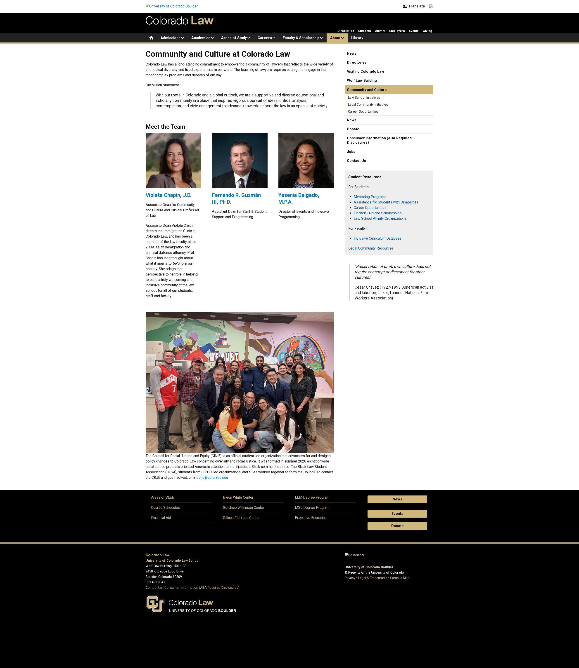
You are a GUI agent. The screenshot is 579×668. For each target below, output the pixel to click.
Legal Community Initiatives (368, 105)
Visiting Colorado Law (365, 71)
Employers (397, 31)
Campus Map (399, 578)
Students (364, 31)
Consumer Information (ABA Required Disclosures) (379, 140)
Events (414, 31)
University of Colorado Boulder (369, 567)
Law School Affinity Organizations (380, 218)
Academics (200, 38)
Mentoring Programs (370, 197)
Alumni (380, 31)
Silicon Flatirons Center (241, 518)
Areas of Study (234, 38)
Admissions (170, 38)
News (351, 53)
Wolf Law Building (362, 80)
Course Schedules (165, 507)
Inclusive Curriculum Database (377, 238)
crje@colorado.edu (213, 477)
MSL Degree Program (312, 507)
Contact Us (356, 161)
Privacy (350, 578)
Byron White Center (238, 497)
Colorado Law (157, 555)
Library (357, 38)
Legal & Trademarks (372, 578)
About (335, 38)
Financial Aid (161, 518)
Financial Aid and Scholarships (378, 213)
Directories (346, 31)
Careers (265, 38)
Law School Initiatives (364, 98)
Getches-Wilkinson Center (243, 507)
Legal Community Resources (371, 248)
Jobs (351, 151)
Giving (427, 31)
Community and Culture (367, 90)
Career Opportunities (363, 112)
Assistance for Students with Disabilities (386, 202)
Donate (353, 129)
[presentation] (173, 162)
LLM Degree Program (312, 497)
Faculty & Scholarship (301, 38)
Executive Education (311, 518)
